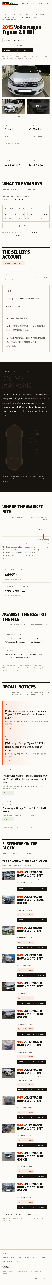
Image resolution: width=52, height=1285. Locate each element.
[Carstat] (10, 3)
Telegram (38, 1278)
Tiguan (5, 17)
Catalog (31, 3)
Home (23, 3)
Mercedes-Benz (23, 1258)
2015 (15, 17)
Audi (38, 1258)
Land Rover (18, 1261)
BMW (32, 1258)
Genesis (45, 1258)
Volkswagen (40, 15)
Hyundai (5, 1258)
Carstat (5, 1266)
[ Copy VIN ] (26, 226)
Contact (41, 3)
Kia (12, 1258)
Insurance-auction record (16, 15)
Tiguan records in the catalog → (19, 1215)
